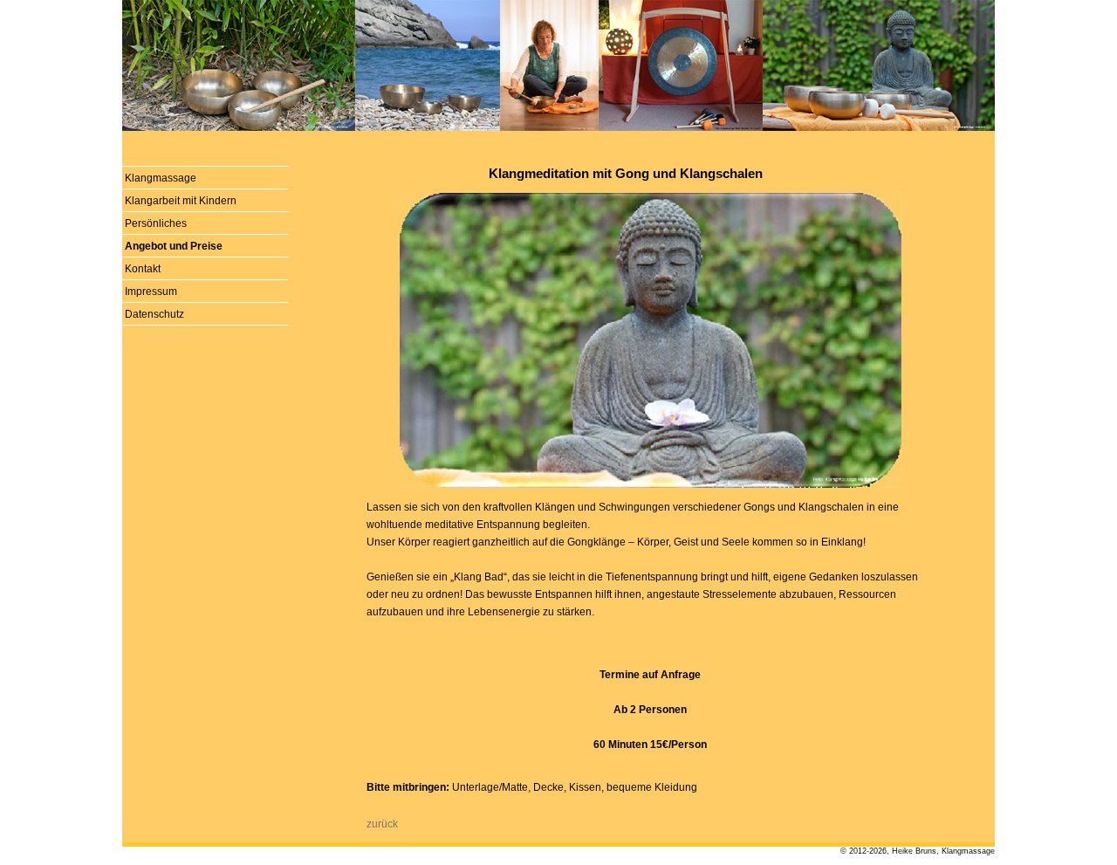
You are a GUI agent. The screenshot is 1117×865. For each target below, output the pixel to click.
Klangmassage (160, 178)
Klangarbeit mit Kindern (180, 201)
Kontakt (143, 269)
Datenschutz (154, 314)
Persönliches (156, 223)
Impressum (151, 291)
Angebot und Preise (174, 246)
